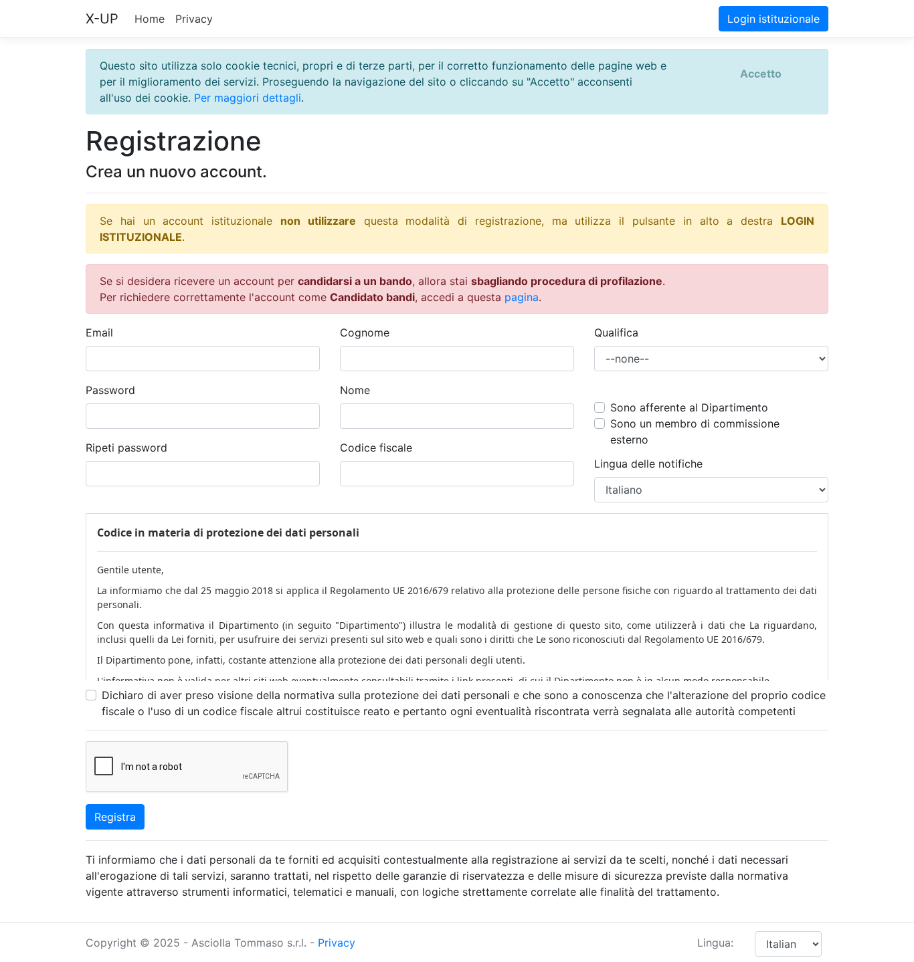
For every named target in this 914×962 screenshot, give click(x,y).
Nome (355, 390)
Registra (115, 817)
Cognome (364, 332)
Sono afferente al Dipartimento (689, 407)
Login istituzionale (773, 18)
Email (99, 332)
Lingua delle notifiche (648, 463)
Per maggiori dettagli (247, 97)
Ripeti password (126, 447)
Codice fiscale (376, 447)
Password (110, 390)
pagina (522, 297)
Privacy (194, 18)
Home (149, 18)
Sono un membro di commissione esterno (695, 431)
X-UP (102, 19)
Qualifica (616, 332)
